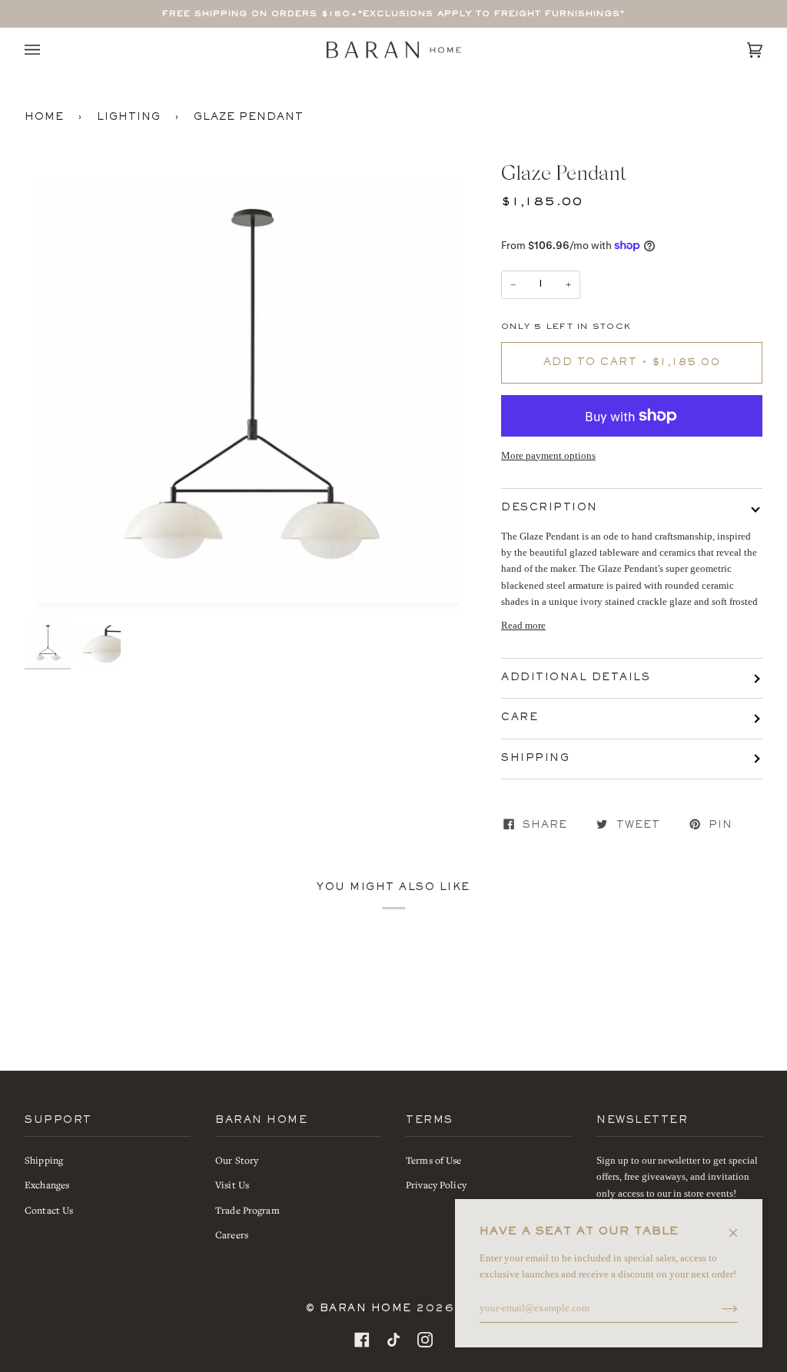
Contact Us (49, 1210)
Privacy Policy (436, 1184)
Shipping (535, 758)
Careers (231, 1234)
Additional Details (575, 678)
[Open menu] (48, 50)
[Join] (717, 1308)
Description (549, 508)
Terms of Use (434, 1160)
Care (519, 718)
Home (44, 117)
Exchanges (47, 1184)
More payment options (548, 455)
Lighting (129, 117)
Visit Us (232, 1184)
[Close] (739, 1225)
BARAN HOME (366, 1309)
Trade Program (247, 1210)
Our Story (236, 1160)
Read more (523, 625)
